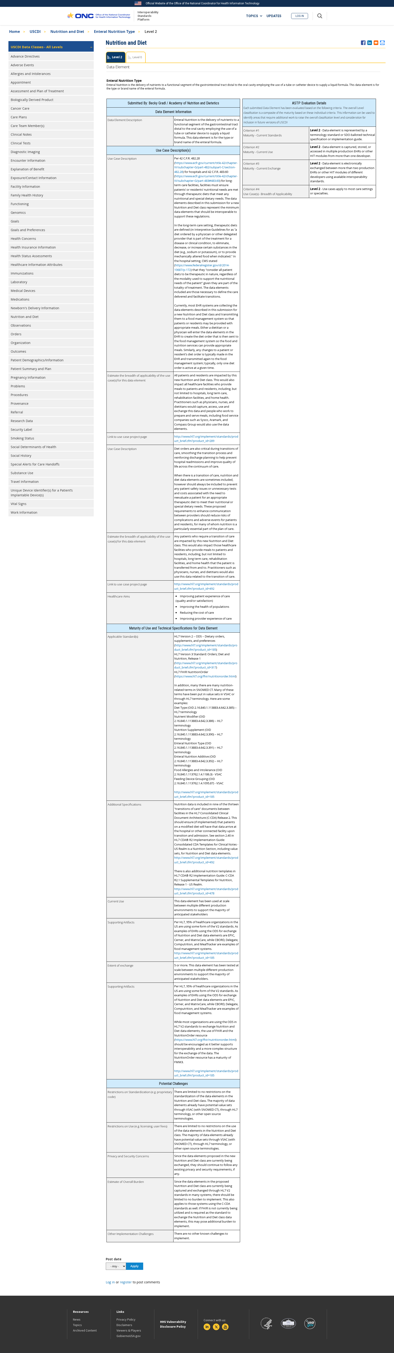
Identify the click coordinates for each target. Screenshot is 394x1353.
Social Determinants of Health (33, 447)
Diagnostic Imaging (25, 152)
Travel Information (25, 481)
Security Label (21, 429)
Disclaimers (124, 1325)
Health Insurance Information (33, 247)
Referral (17, 412)
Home (14, 31)
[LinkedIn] (207, 1327)
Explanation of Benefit (27, 169)
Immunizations (22, 273)
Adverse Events (22, 65)
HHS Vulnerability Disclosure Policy (173, 1324)
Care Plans (19, 117)
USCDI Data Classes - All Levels (36, 47)
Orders (16, 334)
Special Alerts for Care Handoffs (35, 464)
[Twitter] (216, 1327)
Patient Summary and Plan (31, 369)
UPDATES (274, 16)
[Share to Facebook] (363, 42)
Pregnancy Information (28, 377)
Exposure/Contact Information (34, 178)
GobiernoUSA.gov (129, 1336)
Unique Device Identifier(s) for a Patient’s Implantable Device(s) (42, 492)
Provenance (20, 403)
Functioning (20, 204)
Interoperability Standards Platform (147, 16)
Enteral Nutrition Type (114, 31)
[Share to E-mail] (376, 42)
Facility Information (25, 186)
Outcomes (18, 351)
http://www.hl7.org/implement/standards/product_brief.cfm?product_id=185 (205, 647)
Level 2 (117, 57)
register (126, 1282)
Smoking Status (22, 438)
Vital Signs (18, 504)
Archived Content (85, 1330)
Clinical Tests (21, 143)
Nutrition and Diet (67, 31)
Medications (20, 299)
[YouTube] (225, 1327)
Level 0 (137, 57)
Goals (15, 221)
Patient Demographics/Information (37, 360)
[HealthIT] (98, 16)
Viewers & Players (129, 1330)
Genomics (18, 212)
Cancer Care (20, 108)
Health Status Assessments (31, 256)
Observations (21, 325)
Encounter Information (28, 160)
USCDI (35, 31)
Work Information (24, 512)
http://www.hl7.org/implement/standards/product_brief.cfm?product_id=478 (206, 891)
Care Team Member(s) (27, 126)
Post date (113, 1259)
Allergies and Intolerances (31, 73)
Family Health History (27, 195)
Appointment (21, 82)
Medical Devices (23, 290)
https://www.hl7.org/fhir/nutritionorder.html (205, 676)
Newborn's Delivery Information (35, 308)
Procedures (19, 395)
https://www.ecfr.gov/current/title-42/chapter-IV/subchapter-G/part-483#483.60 (206, 178)
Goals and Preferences (28, 230)
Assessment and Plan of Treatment (37, 91)
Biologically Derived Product (32, 100)
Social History (21, 455)
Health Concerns (23, 238)
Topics (77, 1325)
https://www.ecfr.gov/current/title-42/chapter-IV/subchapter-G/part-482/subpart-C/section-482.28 (206, 167)
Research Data (22, 421)
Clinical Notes (21, 134)
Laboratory (19, 282)
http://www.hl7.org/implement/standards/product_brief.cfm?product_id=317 (205, 665)
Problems (18, 386)
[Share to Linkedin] (369, 42)
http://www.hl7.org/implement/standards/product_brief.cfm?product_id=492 (206, 586)
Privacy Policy (126, 1319)
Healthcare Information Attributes (36, 264)
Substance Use (22, 473)
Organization (21, 343)
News (76, 1319)
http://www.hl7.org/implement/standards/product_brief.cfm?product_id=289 (206, 438)
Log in (300, 16)
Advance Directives (25, 56)
